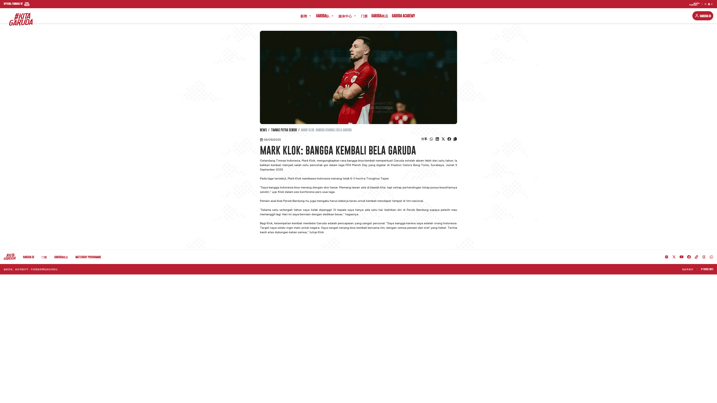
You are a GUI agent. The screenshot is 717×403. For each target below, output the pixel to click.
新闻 (303, 16)
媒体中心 (345, 16)
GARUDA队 (323, 16)
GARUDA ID (705, 16)
